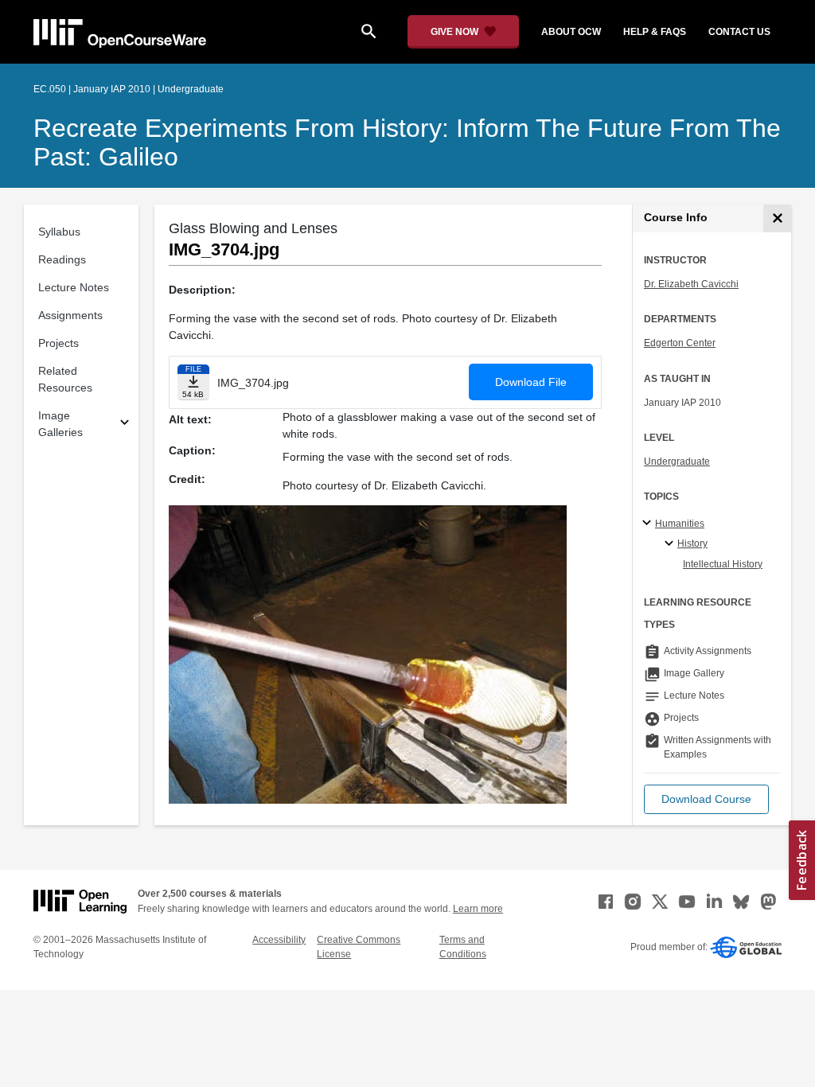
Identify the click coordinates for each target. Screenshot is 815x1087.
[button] (706, 799)
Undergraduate (677, 461)
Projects (58, 343)
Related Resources (65, 379)
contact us (739, 31)
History (692, 543)
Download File (531, 382)
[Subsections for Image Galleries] (124, 424)
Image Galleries (60, 423)
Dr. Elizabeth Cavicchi (691, 284)
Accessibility (279, 939)
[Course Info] (777, 218)
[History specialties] (671, 544)
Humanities (679, 523)
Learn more (478, 908)
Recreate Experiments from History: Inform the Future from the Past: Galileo (407, 142)
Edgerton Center (680, 343)
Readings (62, 259)
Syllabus (59, 231)
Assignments (70, 315)
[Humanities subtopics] (649, 523)
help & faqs (654, 31)
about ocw (571, 31)
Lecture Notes (73, 287)
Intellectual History (722, 564)
